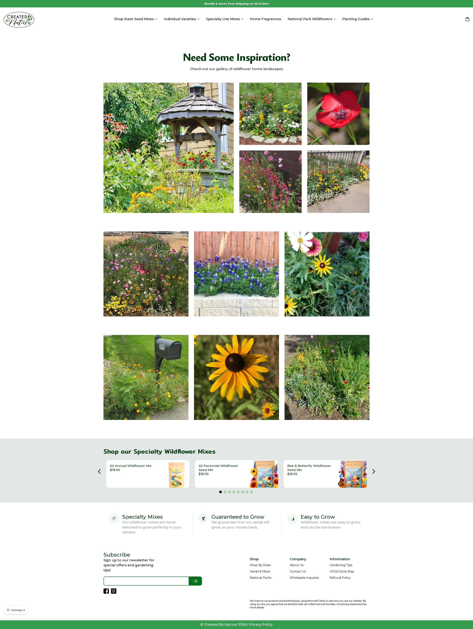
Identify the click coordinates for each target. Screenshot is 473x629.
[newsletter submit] (195, 581)
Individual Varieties (180, 19)
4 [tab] (234, 492)
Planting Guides (356, 19)
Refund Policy (340, 577)
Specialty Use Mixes (223, 19)
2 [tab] (225, 492)
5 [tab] (239, 492)
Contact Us (298, 571)
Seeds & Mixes (260, 571)
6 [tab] (243, 492)
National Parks (260, 577)
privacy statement (351, 604)
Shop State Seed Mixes (134, 19)
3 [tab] (230, 492)
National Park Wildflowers (310, 19)
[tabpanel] (147, 474)
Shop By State (260, 565)
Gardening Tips (341, 565)
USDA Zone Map (342, 571)
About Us (297, 565)
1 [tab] (221, 492)
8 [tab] (252, 492)
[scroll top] (465, 609)
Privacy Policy (261, 625)
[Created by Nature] (19, 19)
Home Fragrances (265, 19)
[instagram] (8, 3)
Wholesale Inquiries (304, 577)
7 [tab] (247, 492)
